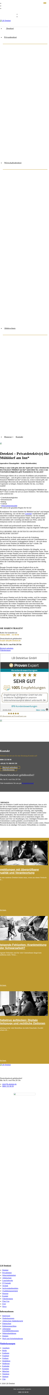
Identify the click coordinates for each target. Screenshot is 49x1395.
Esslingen (5, 1353)
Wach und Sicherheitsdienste (12, 1339)
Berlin (4, 1351)
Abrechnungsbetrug (16, 179)
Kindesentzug (38, 87)
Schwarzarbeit (35, 286)
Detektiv (5, 1336)
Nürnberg (5, 1374)
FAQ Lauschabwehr (16, 428)
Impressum (6, 1316)
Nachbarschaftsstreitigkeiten (19, 101)
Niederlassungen (8, 1318)
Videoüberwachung (15, 306)
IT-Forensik (34, 381)
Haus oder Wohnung (16, 381)
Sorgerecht (34, 134)
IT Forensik (6, 1283)
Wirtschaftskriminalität (17, 319)
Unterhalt (28, 514)
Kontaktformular (28, 783)
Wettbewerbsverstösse (16, 313)
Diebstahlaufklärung (16, 67)
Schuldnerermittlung (16, 134)
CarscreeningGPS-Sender (34, 340)
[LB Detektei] (24, 21)
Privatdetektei (10, 37)
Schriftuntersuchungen (17, 279)
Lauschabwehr (13, 94)
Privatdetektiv (13, 121)
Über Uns (7, 3)
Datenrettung (13, 356)
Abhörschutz (12, 47)
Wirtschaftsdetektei (12, 163)
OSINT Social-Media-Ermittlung (21, 401)
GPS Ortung (38, 81)
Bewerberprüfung (35, 206)
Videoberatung (32, 154)
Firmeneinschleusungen (17, 219)
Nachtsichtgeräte (14, 253)
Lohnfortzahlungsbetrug (18, 233)
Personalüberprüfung (16, 266)
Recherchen (28, 121)
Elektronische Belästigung (13, 365)
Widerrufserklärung (9, 1333)
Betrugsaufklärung (15, 206)
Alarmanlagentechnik (16, 54)
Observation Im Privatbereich (20, 107)
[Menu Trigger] (45, 3)
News (4, 8)
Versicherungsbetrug (16, 299)
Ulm (3, 1379)
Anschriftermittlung (16, 61)
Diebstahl (32, 213)
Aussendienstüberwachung (19, 199)
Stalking (25, 141)
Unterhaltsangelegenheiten (18, 147)
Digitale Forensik (30, 356)
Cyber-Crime (29, 350)
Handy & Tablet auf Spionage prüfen (23, 375)
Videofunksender (14, 154)
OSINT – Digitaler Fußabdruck (21, 395)
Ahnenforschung (29, 47)
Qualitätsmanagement (10, 1291)
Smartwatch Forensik (35, 408)
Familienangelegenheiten (18, 81)
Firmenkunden (29, 363)
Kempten (5, 1369)
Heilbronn (6, 1363)
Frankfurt (5, 1356)
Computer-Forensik (15, 213)
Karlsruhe (5, 1366)
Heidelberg (6, 1361)
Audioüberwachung (15, 338)
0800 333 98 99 (23, 1392)
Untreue (37, 147)
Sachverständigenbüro (10, 1288)
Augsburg (5, 1348)
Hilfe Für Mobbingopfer (17, 87)
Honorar (8, 437)
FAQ (4, 5)
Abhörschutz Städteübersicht (12, 1321)
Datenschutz (6, 1324)
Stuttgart (5, 1376)
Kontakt (19, 437)
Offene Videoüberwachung (19, 114)
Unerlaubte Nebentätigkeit (18, 293)
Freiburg (5, 1358)
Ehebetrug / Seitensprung (18, 74)
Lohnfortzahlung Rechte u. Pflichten (23, 239)
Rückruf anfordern (6, 648)
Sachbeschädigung (15, 127)
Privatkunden (31, 388)
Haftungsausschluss (9, 1326)
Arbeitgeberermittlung (17, 193)
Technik (5, 1286)
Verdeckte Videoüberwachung (20, 421)
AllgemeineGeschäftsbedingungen (10, 1330)
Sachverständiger (34, 127)
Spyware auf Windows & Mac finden (23, 415)
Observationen (32, 253)
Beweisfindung (35, 61)
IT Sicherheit (13, 226)
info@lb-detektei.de (12, 14)
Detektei (10, 28)
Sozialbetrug (12, 141)
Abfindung (12, 173)
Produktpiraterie (37, 266)
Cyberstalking (13, 350)
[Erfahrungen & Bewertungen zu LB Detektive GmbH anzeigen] (24, 711)
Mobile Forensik (14, 388)
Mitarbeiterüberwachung (18, 246)
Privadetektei (7, 1273)
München (5, 1371)
